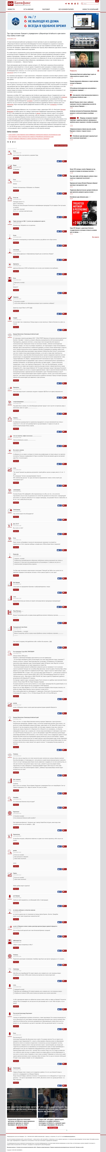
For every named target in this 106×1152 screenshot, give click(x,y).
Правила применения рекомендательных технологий (62, 1147)
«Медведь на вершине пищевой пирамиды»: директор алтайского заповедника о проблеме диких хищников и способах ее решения (84, 120)
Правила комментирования (43, 1147)
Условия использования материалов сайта (26, 1147)
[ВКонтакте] (69, 3)
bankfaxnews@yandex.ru (69, 1136)
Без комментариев (66, 9)
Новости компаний (90, 9)
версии (38, 113)
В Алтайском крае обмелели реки (79, 197)
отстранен (30, 101)
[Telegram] (66, 3)
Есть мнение (28, 9)
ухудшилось (53, 104)
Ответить (16, 158)
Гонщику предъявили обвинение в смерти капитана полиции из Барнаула (28, 138)
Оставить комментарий (61, 145)
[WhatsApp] (15, 142)
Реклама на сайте (80, 1147)
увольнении (10, 104)
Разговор (46, 9)
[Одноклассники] (77, 3)
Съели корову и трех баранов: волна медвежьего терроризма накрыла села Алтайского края (34, 134)
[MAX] (75, 3)
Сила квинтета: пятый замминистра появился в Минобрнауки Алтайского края (30, 136)
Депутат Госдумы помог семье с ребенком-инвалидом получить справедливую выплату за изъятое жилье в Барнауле (83, 104)
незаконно (64, 97)
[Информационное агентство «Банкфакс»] (21, 3)
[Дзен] (72, 3)
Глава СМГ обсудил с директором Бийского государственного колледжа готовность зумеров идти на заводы (83, 230)
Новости (11, 9)
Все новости (95, 237)
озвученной (10, 72)
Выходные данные (11, 1147)
